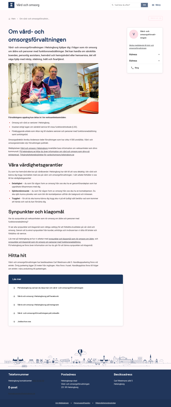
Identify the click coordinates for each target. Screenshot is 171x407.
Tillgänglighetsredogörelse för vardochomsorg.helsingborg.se (47, 155)
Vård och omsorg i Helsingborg (34, 148)
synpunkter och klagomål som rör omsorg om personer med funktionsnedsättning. (44, 242)
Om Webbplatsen (62, 403)
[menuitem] (155, 19)
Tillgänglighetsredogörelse (105, 403)
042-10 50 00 (38, 381)
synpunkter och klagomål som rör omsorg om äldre (71, 239)
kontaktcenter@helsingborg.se (21, 393)
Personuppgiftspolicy (82, 403)
